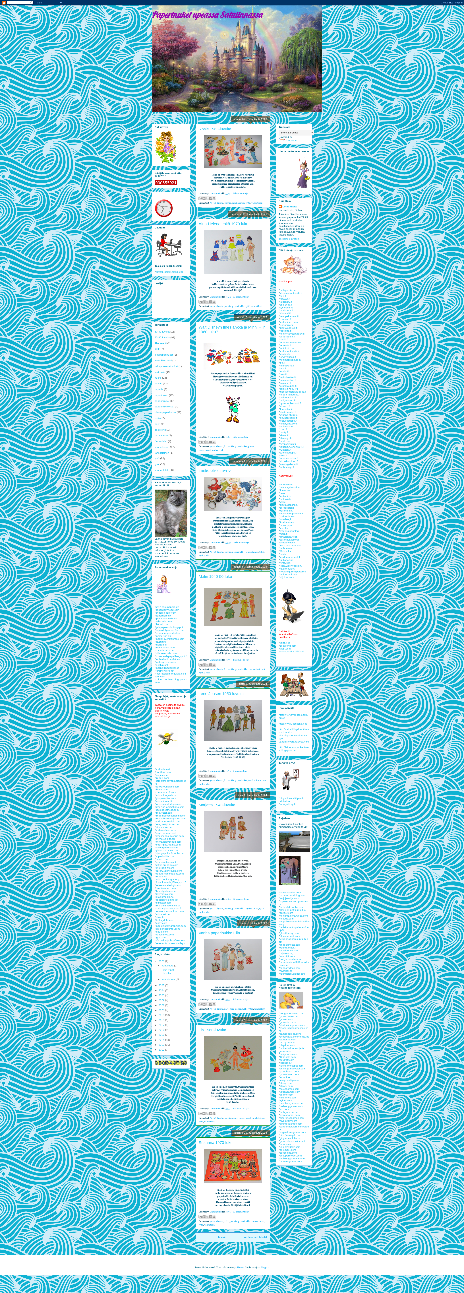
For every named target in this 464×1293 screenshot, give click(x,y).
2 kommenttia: (240, 771)
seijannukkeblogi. (289, 539)
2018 (162, 1020)
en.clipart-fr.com (165, 867)
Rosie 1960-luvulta (215, 129)
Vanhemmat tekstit (255, 1237)
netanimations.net (166, 862)
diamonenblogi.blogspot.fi (169, 272)
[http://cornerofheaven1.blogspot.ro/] (169, 257)
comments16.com (166, 792)
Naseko (240, 1267)
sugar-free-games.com (293, 1132)
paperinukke (238, 306)
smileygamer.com (290, 1114)
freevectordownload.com (170, 911)
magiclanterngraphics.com (171, 925)
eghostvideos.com (290, 967)
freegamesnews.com (292, 1013)
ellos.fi (283, 455)
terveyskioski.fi (288, 356)
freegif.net (161, 876)
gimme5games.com (291, 1123)
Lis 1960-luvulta (212, 1030)
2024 (162, 990)
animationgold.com (166, 795)
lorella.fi (284, 371)
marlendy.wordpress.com (170, 638)
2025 (162, 985)
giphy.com (161, 922)
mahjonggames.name (292, 1158)
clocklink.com (163, 772)
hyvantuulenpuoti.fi (290, 403)
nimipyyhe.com (288, 423)
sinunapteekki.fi (288, 417)
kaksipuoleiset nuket (166, 366)
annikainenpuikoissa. (292, 513)
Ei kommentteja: (240, 193)
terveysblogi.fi (287, 804)
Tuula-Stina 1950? (215, 471)
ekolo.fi (284, 435)
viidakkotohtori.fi (289, 461)
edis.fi (283, 295)
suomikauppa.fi (288, 452)
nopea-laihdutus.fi (290, 394)
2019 (162, 1015)
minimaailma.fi (288, 380)
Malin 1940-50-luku (215, 576)
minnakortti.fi (287, 365)
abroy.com (286, 1083)
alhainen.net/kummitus (293, 909)
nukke (158, 377)
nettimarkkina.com (290, 359)
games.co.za (287, 1144)
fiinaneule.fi (286, 324)
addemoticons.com (166, 830)
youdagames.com (290, 1091)
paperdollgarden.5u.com (170, 630)
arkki (226, 1221)
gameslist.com (288, 1039)
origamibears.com (166, 612)
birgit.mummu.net (166, 833)
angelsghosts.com (290, 944)
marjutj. (284, 533)
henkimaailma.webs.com (294, 915)
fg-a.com (161, 937)
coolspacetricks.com (167, 809)
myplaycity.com (288, 1120)
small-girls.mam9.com (168, 844)
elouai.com (162, 931)
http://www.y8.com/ (290, 1135)
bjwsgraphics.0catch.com (170, 853)
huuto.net (285, 441)
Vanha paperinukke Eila (219, 933)
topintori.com (287, 348)
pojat (157, 423)
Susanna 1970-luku (216, 1142)
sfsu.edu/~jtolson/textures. (171, 940)
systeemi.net (287, 307)
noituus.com (287, 918)
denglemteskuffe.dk (167, 899)
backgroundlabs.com (167, 786)
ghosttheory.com (289, 933)
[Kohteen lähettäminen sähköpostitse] (200, 198)
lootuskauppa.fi (288, 420)
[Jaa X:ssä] (207, 198)
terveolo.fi (285, 345)
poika (158, 418)
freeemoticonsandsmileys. (170, 943)
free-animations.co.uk (168, 905)
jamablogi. (285, 519)
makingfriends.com (166, 662)
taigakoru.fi (286, 301)
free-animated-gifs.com (169, 804)
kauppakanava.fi (289, 316)
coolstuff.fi (285, 319)
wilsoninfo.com (164, 827)
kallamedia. (286, 510)
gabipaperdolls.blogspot (169, 627)
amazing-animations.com (170, 806)
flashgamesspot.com (291, 1065)
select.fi (284, 388)
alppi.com (285, 648)
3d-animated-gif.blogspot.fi (171, 882)
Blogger (265, 1267)
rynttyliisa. (285, 562)
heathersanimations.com (170, 873)
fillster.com (162, 789)
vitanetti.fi (285, 313)
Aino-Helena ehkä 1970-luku (223, 224)
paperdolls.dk (163, 615)
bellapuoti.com (288, 290)
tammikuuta (168, 979)
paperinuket (241, 446)
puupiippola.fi (287, 336)
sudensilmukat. (288, 516)
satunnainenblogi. (290, 530)
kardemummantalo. (291, 557)
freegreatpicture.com (167, 824)
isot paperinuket (164, 354)
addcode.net (163, 769)
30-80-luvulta (216, 203)
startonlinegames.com (292, 1025)
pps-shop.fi (286, 304)
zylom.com (286, 1100)
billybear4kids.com (166, 653)
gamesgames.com (290, 1033)
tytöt (157, 464)
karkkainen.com (289, 322)
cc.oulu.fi (161, 641)
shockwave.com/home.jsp (294, 1036)
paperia (159, 389)
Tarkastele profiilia (289, 238)
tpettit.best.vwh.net (166, 618)
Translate (291, 140)
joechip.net (162, 664)
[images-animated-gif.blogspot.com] (295, 189)
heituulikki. (286, 499)
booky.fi (284, 432)
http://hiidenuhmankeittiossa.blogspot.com (294, 749)
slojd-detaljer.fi (288, 412)
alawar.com (286, 1085)
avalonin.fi (285, 382)
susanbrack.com (165, 650)
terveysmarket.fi (289, 458)
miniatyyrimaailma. (290, 487)
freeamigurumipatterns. (293, 571)
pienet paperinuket (241, 1118)
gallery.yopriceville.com (169, 870)
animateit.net (163, 914)
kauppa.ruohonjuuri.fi (292, 446)
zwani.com (162, 859)
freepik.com (162, 777)
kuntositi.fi (285, 449)
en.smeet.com (288, 1149)
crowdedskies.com (290, 892)
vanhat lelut (256, 203)
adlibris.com (286, 426)
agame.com (286, 1094)
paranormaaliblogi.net (292, 895)
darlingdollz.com (165, 920)
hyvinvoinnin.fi (288, 443)
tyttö (248, 203)
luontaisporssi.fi (288, 327)
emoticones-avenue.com (170, 835)
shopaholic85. (288, 542)
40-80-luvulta (216, 446)
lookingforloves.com (167, 847)
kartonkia (229, 446)
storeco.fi (285, 406)
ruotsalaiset (254, 669)
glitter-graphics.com (167, 864)
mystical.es (286, 970)
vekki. (283, 501)
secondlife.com (288, 1152)
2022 (162, 1000)
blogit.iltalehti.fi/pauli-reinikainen (291, 800)
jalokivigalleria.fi (289, 464)
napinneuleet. (287, 568)
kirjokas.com (287, 577)
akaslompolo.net (165, 896)
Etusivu (221, 1237)
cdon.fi (283, 429)
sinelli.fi (284, 339)
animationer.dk (164, 801)
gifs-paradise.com (166, 798)
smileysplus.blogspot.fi (168, 908)
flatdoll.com (162, 624)
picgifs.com (162, 775)
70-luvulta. (286, 551)
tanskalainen (238, 203)
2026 (162, 961)
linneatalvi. (286, 490)
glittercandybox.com (167, 850)
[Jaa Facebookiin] (210, 198)
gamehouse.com (289, 1071)
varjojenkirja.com (289, 898)
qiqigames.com (288, 1054)
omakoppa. (286, 525)
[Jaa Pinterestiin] (214, 198)
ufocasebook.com (290, 936)
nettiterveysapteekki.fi (292, 333)
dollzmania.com (164, 893)
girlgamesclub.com (290, 1138)
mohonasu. (286, 548)
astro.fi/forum (287, 956)
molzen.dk (161, 644)
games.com (286, 1019)
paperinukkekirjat (164, 406)
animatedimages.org (167, 879)
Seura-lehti (161, 441)
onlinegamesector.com (293, 1068)
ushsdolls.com (164, 621)
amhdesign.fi (287, 467)
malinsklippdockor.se (167, 667)
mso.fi (283, 374)
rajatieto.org (286, 953)
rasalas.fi (285, 298)
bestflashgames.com (291, 1103)
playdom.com (287, 1045)
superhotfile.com (165, 856)
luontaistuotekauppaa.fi (293, 391)
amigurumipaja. (288, 574)
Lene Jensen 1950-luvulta (221, 693)
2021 (162, 1005)
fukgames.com (288, 1097)
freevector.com (164, 812)
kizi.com (284, 1109)
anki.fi (283, 368)
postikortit (160, 429)
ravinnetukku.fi (288, 397)
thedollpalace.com (166, 891)
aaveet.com (286, 912)
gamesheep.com (289, 1074)
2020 (162, 1010)
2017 (162, 1025)
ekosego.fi (285, 438)
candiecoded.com (166, 888)
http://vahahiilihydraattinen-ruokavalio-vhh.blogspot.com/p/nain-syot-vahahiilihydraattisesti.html (294, 735)
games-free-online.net (292, 1141)
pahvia (227, 203)
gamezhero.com (289, 1016)
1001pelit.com (288, 1056)
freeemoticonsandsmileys (170, 815)
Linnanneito (289, 206)
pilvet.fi (159, 917)
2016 (162, 1029)
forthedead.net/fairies (168, 659)
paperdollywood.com (167, 609)
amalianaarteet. (289, 536)
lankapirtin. (286, 496)
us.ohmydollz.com (290, 1146)
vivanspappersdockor (168, 633)
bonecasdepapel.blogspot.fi (171, 656)
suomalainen (252, 908)
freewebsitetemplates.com (171, 818)
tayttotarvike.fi (288, 377)
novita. (283, 554)
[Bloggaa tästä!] (204, 198)
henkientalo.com (289, 950)
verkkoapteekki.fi (289, 351)
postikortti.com (288, 645)
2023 (162, 995)
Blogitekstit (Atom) (235, 1245)
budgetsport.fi (287, 400)
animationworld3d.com (168, 841)
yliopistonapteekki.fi (291, 293)
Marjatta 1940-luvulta (217, 805)
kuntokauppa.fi (288, 385)
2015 (162, 1034)
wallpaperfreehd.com (168, 821)
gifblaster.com (163, 902)
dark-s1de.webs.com (292, 907)
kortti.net (285, 642)
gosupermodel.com (291, 1155)
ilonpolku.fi (286, 409)
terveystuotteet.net (290, 342)
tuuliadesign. (287, 559)
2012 (162, 1049)
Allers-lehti (161, 343)
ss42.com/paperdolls (167, 606)
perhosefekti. (287, 507)
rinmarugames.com (291, 1161)
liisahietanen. (287, 522)
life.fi (282, 362)
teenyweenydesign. (291, 565)
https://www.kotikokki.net (293, 723)
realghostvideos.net (291, 959)
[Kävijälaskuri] (166, 184)
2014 (162, 1039)
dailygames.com (289, 1112)
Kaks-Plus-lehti (163, 360)
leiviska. (284, 528)
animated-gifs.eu (165, 838)
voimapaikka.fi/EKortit (292, 651)
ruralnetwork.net (165, 670)
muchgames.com (289, 1088)
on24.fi (294, 388)
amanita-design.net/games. (289, 1079)
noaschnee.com (165, 934)
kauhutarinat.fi (288, 947)
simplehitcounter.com (168, 928)
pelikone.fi (286, 1062)
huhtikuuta (167, 965)
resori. (283, 493)
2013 (162, 1044)
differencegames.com (292, 1117)
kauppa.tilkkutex (289, 414)
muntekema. (287, 484)
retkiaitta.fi (285, 330)
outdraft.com (287, 1059)
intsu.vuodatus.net (290, 545)
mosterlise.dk (163, 635)
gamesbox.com (288, 1022)
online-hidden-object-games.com (291, 1050)
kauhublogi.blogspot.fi (292, 973)
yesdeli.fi (285, 353)
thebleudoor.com (165, 647)
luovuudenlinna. (289, 504)
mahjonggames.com (291, 1106)
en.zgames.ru (287, 1042)
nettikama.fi (286, 310)
